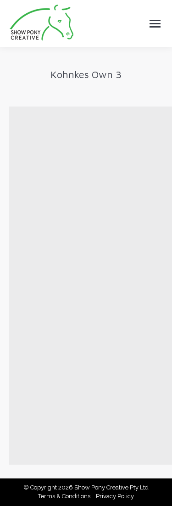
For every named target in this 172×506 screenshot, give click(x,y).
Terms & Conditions (64, 496)
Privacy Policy (115, 496)
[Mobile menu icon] (155, 23)
